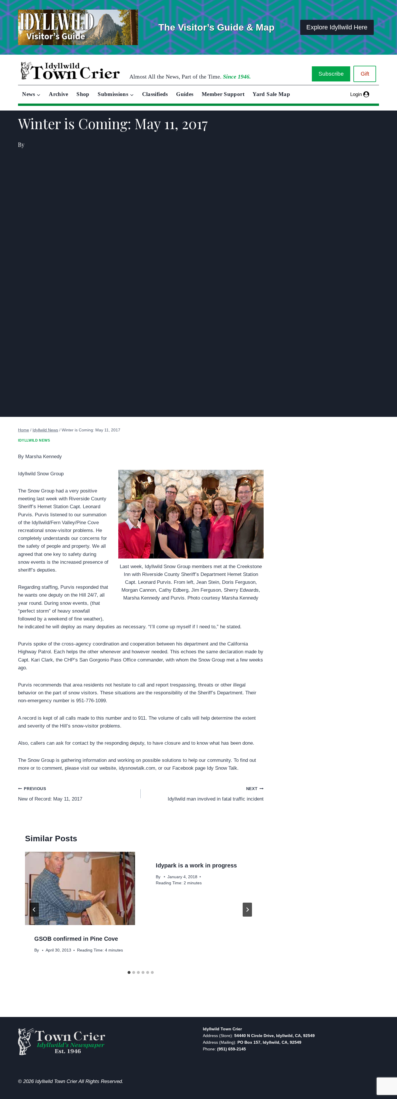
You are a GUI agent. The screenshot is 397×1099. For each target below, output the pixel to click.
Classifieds (155, 94)
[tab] (129, 972)
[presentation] (80, 888)
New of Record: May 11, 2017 (50, 794)
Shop (82, 94)
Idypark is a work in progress (196, 865)
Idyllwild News (34, 440)
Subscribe (331, 74)
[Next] (247, 910)
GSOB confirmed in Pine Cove (76, 939)
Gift (365, 74)
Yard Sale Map (271, 94)
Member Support (223, 94)
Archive (58, 94)
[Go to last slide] (34, 910)
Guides (184, 94)
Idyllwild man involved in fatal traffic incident (215, 794)
